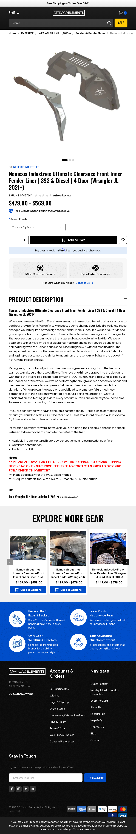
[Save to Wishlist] (123, 240)
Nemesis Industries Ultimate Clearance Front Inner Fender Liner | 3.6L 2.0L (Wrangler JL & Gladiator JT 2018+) (28, 573)
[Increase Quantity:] (24, 240)
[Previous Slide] (10, 562)
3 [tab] (73, 160)
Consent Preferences (62, 741)
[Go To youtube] (33, 789)
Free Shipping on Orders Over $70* (68, 3)
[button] (62, 195)
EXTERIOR (27, 33)
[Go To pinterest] (26, 789)
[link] (14, 13)
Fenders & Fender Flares (90, 33)
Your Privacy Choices (62, 734)
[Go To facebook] (12, 789)
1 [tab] (65, 160)
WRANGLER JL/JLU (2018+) (55, 33)
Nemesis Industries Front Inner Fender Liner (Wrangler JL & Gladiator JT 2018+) (108, 573)
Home (12, 33)
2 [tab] (70, 160)
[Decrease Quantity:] (13, 240)
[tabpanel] (68, 96)
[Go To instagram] (19, 789)
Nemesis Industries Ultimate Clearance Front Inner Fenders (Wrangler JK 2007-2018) (68, 573)
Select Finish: (18, 219)
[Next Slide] (126, 562)
